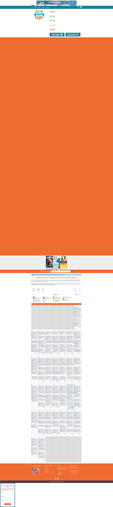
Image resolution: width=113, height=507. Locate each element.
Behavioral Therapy (37, 111)
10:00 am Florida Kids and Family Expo (78, 399)
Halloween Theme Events (37, 248)
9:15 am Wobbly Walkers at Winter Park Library (62, 421)
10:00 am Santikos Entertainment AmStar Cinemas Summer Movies (49, 346)
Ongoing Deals (36, 249)
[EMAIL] (80, 290)
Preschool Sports (36, 225)
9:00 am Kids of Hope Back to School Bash (78, 316)
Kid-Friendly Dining (37, 202)
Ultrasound (35, 131)
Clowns (35, 142)
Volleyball (35, 238)
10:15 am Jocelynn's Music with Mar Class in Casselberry (70, 377)
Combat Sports (36, 214)
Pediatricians (36, 129)
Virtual (35, 190)
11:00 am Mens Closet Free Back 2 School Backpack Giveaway (35, 350)
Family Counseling (36, 119)
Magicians (35, 152)
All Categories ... (56, 301)
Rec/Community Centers (37, 97)
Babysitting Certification (37, 169)
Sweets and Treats (36, 207)
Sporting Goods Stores (37, 206)
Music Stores (36, 204)
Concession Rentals (37, 143)
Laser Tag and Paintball (37, 88)
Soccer (35, 230)
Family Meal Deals (36, 199)
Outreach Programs (37, 182)
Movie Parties (36, 153)
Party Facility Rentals (37, 155)
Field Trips (35, 79)
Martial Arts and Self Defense (38, 223)
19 (53, 384)
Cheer (35, 213)
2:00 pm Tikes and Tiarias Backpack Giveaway (34, 372)
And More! (59, 474)
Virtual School (36, 56)
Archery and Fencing (37, 210)
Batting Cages (36, 73)
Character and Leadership (38, 170)
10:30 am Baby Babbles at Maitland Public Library (63, 350)
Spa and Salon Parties (37, 162)
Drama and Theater (37, 175)
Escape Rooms (36, 78)
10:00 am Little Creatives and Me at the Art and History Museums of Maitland (56, 396)
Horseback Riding (36, 221)
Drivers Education (36, 176)
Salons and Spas (36, 98)
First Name (2, 496)
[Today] (43, 290)
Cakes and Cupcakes (37, 138)
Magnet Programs (36, 46)
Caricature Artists (36, 139)
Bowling (35, 74)
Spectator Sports (36, 100)
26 (53, 410)
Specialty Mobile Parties (37, 163)
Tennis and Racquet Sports (38, 236)
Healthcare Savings (37, 121)
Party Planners (36, 157)
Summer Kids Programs (37, 189)
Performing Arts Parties (37, 158)
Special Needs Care (37, 130)
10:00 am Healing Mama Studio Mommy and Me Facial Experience (78, 323)
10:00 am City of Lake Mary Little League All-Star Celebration (78, 372)
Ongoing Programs (37, 301)
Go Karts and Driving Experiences (39, 83)
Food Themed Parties (37, 148)
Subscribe (7, 504)
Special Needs (46, 297)
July (35, 294)
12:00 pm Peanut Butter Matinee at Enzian (34, 453)
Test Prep (35, 54)
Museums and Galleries (37, 91)
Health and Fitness (36, 220)
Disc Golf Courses (36, 77)
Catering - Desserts (37, 140)
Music (35, 181)
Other (65, 298)
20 (60, 384)
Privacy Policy (47, 469)
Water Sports (36, 239)
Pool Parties (36, 159)
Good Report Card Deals (37, 247)
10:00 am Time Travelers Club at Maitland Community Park (56, 422)
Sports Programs (34, 209)
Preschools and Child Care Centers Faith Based (41, 48)
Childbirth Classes (36, 114)
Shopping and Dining (35, 192)
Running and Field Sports (37, 227)
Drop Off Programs (36, 42)
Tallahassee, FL (60, 473)
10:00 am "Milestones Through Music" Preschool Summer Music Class (56, 350)
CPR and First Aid (36, 116)
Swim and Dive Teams (37, 235)
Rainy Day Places (36, 96)
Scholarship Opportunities (37, 52)
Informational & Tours (67, 297)
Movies (35, 90)
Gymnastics (35, 219)
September (77, 294)
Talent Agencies (36, 68)
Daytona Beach (59, 5)
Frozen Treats (36, 201)
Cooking (35, 173)
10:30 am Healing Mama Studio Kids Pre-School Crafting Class (41, 378)
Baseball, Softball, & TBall (37, 211)
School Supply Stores (37, 205)
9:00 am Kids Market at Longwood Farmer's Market (78, 430)
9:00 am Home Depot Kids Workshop (78, 319)
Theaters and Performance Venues (39, 104)
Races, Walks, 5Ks (57, 297)
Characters (35, 141)
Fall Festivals (36, 244)
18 (46, 384)
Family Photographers (37, 61)
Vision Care (35, 132)
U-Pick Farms (36, 254)
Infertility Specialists (37, 122)
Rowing (35, 226)
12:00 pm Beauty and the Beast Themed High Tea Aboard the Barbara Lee (35, 396)
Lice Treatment (36, 123)
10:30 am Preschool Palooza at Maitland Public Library (49, 403)
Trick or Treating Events (37, 253)
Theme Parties (36, 165)
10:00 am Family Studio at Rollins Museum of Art (77, 345)
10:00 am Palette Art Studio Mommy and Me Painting (34, 426)
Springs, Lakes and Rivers (38, 102)
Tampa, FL (59, 471)
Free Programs (36, 178)
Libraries (35, 89)
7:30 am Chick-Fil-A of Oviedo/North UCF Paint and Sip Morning (42, 332)
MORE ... (79, 326)
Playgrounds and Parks (37, 93)
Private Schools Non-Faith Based (38, 51)
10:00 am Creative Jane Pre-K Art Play (70, 399)
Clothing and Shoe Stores (37, 196)
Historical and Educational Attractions (39, 85)
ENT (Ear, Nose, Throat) (37, 118)
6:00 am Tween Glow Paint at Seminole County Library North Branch (42, 440)
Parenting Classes (36, 183)
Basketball (35, 212)
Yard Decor (35, 166)
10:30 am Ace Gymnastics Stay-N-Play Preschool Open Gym (56, 378)
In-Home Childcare (36, 45)
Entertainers (36, 146)
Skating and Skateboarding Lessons (39, 229)
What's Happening (35, 241)
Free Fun (35, 81)
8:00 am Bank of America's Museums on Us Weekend (77, 308)
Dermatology (36, 117)
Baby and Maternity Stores (38, 193)
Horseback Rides (36, 86)
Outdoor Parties (36, 154)
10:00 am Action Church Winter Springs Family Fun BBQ (78, 377)
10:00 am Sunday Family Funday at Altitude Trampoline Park (34, 346)
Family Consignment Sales (38, 245)
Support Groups (36, 67)
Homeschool (36, 44)
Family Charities (36, 59)
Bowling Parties (36, 137)
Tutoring (35, 55)
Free (45, 301)
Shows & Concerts (37, 298)
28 (67, 410)
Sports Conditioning (37, 233)
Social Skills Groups (37, 66)
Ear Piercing (36, 198)
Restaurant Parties (36, 160)
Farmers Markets (36, 200)
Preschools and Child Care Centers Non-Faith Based (41, 49)
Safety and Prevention (37, 184)
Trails (35, 106)
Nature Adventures (36, 92)
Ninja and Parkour (36, 224)
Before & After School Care (38, 40)
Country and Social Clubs (37, 75)
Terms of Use (47, 468)
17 (39, 384)
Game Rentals (36, 150)
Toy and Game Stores (37, 208)
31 (39, 437)
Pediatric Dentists (36, 127)
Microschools (36, 47)
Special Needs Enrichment (38, 186)
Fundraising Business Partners (38, 62)
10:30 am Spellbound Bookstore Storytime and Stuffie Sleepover (78, 350)
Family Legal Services (37, 60)
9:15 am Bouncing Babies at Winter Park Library (49, 426)
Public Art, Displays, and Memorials (39, 95)
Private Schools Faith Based (38, 50)
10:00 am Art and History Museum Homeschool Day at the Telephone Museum (70, 373)
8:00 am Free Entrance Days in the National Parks (49, 417)
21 (67, 384)
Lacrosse (35, 222)
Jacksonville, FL (60, 472)
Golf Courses (36, 84)
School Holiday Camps (37, 38)
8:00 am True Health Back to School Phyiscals (49, 332)
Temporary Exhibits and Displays (38, 103)
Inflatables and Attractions (37, 151)
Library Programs (47, 298)
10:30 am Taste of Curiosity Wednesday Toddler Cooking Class (56, 372)
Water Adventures (36, 107)
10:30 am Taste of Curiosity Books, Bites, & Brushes (49, 372)
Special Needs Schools (37, 53)
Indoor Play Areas (36, 87)
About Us (46, 470)
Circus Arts (35, 171)
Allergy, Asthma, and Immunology (39, 110)
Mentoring (35, 180)
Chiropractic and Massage (38, 115)
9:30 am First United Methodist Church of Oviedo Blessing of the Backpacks (35, 364)
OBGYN (35, 124)
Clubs (35, 172)
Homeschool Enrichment (37, 179)
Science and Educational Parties (38, 161)
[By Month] (34, 290)
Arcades (35, 72)
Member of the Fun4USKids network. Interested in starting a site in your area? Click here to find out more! (62, 468)
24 (39, 410)
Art (34, 168)
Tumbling (35, 237)
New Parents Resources (37, 64)
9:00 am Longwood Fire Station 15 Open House (77, 426)
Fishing (35, 80)
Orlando (45, 5)
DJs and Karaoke (36, 145)
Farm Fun (35, 246)
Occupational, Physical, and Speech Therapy (40, 125)
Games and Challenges (37, 82)
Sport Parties (36, 164)
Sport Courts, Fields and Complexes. (39, 101)
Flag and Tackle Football (37, 217)
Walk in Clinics (36, 133)
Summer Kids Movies (37, 252)
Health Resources (34, 109)
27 (60, 410)
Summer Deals (36, 251)
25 (46, 410)
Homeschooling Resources (38, 63)
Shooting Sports (36, 228)
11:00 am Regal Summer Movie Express (62, 372)
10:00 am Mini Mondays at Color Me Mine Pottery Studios (42, 368)
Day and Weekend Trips (37, 76)
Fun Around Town (34, 70)
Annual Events (36, 242)
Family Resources (34, 58)
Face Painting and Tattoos (38, 147)
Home (32, 7)
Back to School (36, 243)
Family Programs (36, 177)
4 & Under (35, 167)
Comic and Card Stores (37, 197)
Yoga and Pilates (36, 240)
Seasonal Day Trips (37, 250)
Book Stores (36, 195)
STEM (35, 187)
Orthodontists (36, 126)
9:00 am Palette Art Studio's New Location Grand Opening (78, 337)
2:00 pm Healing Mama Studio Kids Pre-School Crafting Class (63, 378)
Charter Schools (36, 41)
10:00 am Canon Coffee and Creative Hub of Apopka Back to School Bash (77, 404)
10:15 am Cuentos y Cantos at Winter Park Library (70, 430)
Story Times (36, 188)
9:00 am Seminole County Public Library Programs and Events (49, 341)
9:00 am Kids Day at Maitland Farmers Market (34, 444)
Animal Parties (36, 135)
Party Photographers (37, 156)
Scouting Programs (37, 185)
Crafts (35, 174)
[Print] (75, 290)
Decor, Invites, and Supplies (38, 144)
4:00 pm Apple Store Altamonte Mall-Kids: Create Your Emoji (34, 377)
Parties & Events (34, 134)
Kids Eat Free (36, 203)
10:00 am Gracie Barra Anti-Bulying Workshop (77, 396)
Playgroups (35, 65)
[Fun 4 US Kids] (39, 14)
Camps (33, 37)
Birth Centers (36, 112)
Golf (34, 218)
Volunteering (36, 191)
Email (2, 492)
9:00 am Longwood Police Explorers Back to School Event (35, 341)
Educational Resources (37, 43)
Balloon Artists (36, 136)
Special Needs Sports (37, 231)
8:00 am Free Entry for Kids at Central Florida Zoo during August (77, 312)
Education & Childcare (35, 39)
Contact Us (46, 472)
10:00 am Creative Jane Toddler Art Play (42, 399)
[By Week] (38, 290)
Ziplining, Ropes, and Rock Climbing (39, 108)
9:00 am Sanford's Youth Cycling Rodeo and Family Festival (77, 417)
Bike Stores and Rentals (37, 194)
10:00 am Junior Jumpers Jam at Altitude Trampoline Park (56, 346)
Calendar (35, 7)
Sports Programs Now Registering (39, 234)
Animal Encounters (36, 71)
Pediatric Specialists (37, 128)
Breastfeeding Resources (37, 113)
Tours (35, 105)
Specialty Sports (36, 232)
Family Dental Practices (37, 120)
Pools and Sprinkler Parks (37, 94)
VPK (34, 57)
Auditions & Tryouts (57, 298)
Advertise (43, 7)
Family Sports (36, 216)
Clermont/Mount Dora (73, 5)
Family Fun (36, 297)
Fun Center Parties (37, 149)
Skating (35, 99)
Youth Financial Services (37, 69)
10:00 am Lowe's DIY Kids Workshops (78, 363)
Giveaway (47, 7)
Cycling (35, 215)
